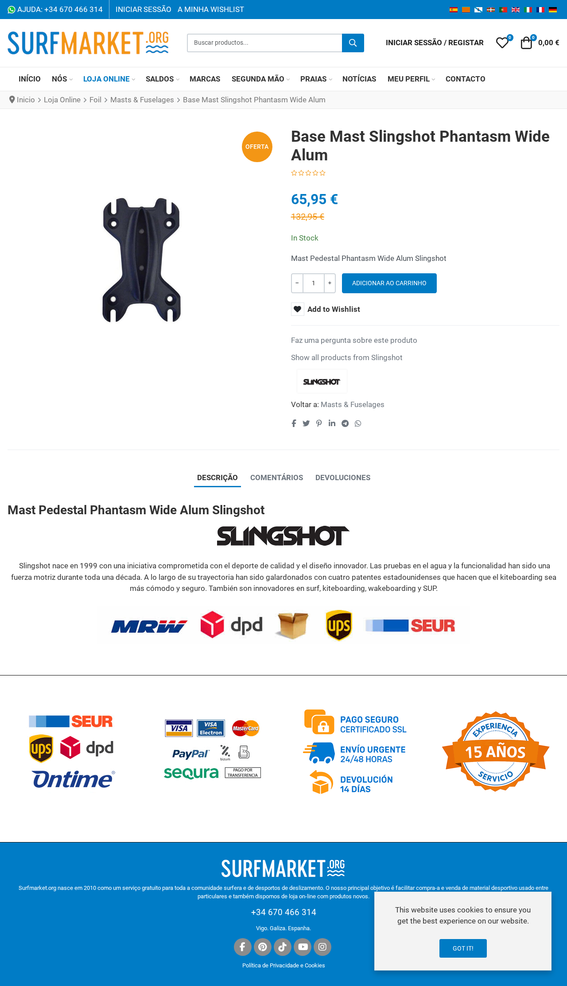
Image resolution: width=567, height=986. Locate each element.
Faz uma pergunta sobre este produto (354, 340)
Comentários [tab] (276, 477)
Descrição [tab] (217, 477)
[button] (502, 42)
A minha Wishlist (211, 9)
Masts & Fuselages (352, 404)
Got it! (463, 948)
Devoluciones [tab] (342, 477)
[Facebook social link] (294, 424)
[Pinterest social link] (318, 424)
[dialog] (462, 931)
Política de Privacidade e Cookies (283, 965)
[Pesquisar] (353, 43)
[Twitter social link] (306, 424)
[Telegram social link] (345, 424)
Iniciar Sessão (143, 9)
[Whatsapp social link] (358, 424)
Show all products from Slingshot (347, 357)
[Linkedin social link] (332, 424)
